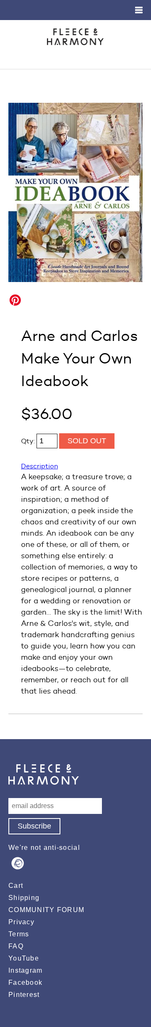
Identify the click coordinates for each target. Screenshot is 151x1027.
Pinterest (24, 994)
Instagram (25, 970)
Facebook (25, 982)
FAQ (15, 946)
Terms (18, 934)
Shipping (23, 897)
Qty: (28, 441)
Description (39, 466)
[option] (75, 192)
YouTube (23, 958)
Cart (15, 885)
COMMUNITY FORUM (46, 909)
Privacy (21, 921)
